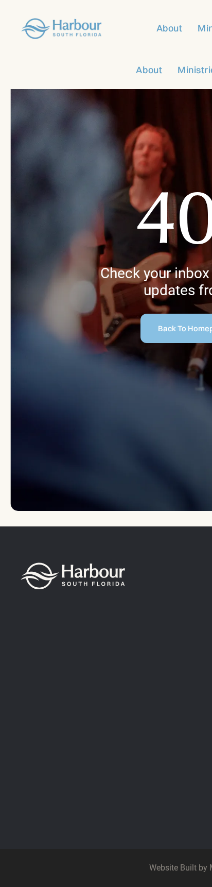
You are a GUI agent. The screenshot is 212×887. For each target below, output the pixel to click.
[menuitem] (162, 28)
